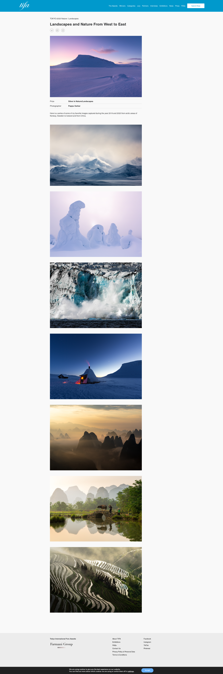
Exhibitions (163, 6)
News (171, 6)
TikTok (146, 645)
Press (177, 6)
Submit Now (195, 6)
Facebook (147, 639)
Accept (147, 670)
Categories (131, 6)
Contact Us (116, 648)
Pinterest (147, 648)
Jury (138, 6)
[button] (52, 30)
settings (131, 671)
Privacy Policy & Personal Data (123, 651)
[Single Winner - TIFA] (24, 6)
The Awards (113, 6)
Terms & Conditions (119, 655)
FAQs (183, 6)
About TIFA (116, 639)
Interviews (154, 6)
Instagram (147, 642)
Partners (145, 6)
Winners (122, 6)
